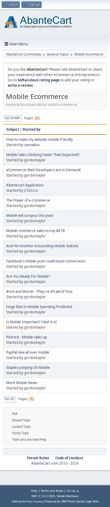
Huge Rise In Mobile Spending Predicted (39, 306)
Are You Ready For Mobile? (28, 276)
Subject (12, 129)
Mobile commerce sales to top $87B (35, 230)
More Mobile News (21, 382)
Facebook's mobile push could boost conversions (45, 261)
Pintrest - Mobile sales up (26, 337)
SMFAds (17, 501)
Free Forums (34, 501)
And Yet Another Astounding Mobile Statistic (42, 245)
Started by (31, 129)
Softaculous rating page (39, 80)
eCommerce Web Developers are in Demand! (43, 169)
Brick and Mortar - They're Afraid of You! (39, 291)
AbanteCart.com (44, 463)
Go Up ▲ (73, 491)
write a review (20, 85)
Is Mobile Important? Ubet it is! (31, 322)
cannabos (32, 144)
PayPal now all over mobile (27, 352)
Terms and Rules (52, 491)
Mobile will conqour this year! (30, 215)
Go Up (9, 399)
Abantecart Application (25, 185)
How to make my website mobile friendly (39, 139)
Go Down (12, 118)
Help (34, 491)
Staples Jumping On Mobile (28, 367)
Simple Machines (67, 496)
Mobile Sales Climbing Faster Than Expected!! (43, 154)
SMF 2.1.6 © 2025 (43, 496)
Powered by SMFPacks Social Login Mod (71, 501)
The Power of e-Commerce (28, 200)
